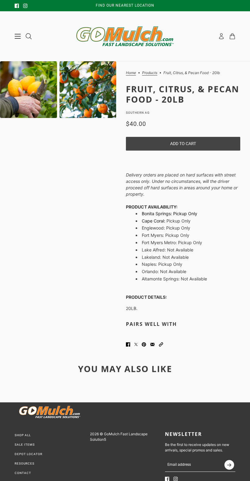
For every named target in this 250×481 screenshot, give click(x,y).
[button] (161, 344)
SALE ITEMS (25, 444)
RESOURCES (24, 463)
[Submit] (229, 465)
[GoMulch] (125, 36)
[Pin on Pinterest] (144, 344)
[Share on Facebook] (128, 344)
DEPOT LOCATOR (28, 454)
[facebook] (16, 5)
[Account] (221, 36)
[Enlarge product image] (28, 89)
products (149, 73)
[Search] (29, 36)
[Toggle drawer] (18, 36)
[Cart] (232, 36)
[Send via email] (152, 344)
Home (131, 73)
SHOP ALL (23, 435)
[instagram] (25, 5)
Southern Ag (138, 112)
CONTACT (23, 473)
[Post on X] (136, 344)
